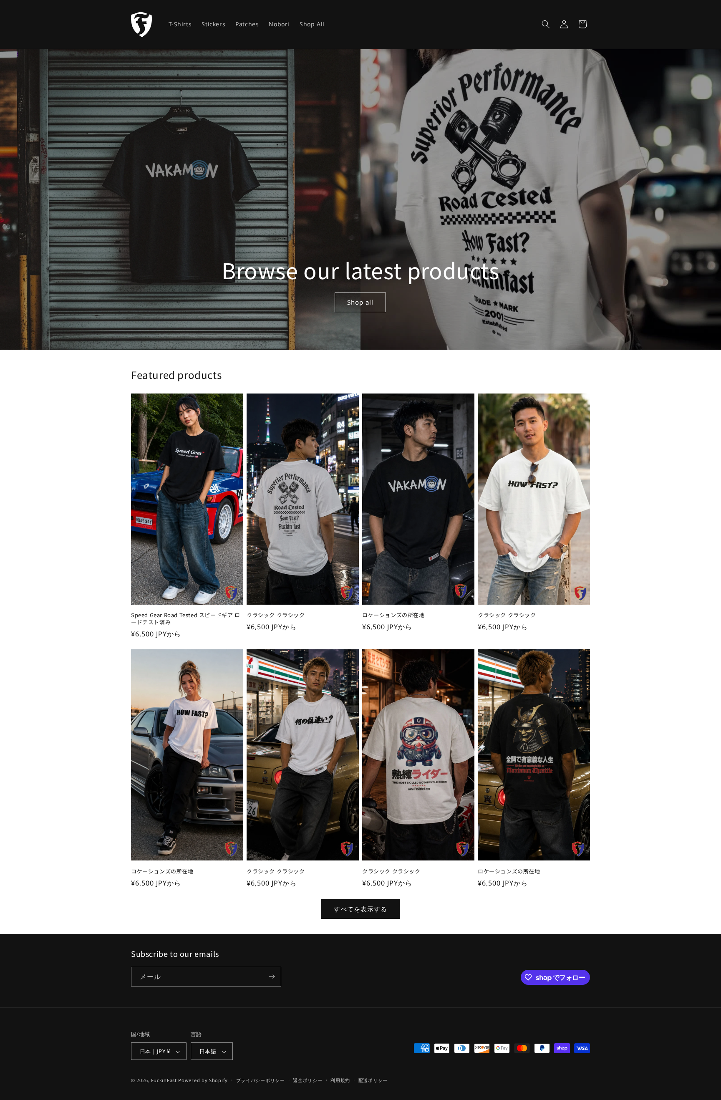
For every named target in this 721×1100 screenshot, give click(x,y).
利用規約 (340, 1080)
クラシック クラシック (276, 615)
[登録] (271, 976)
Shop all (360, 302)
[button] (546, 24)
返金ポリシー (307, 1080)
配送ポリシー (373, 1080)
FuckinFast (164, 1080)
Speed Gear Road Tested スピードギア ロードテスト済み (185, 619)
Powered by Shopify (203, 1080)
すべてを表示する (360, 909)
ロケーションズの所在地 (393, 615)
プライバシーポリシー (260, 1080)
